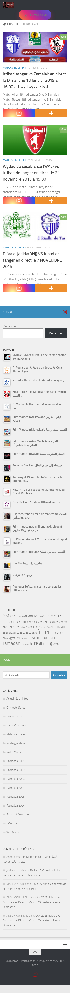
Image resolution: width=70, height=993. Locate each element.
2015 (14, 616)
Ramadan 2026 (15, 805)
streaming (41, 643)
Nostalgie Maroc (16, 743)
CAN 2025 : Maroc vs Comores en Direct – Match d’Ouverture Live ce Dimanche (31, 902)
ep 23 (16, 633)
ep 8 (52, 622)
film (41, 631)
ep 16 (39, 626)
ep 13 (20, 626)
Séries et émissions (18, 814)
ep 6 (41, 622)
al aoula (30, 616)
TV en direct (13, 823)
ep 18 (50, 627)
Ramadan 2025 (15, 796)
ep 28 (28, 633)
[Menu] (65, 5)
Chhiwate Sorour (16, 707)
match (52, 638)
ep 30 (34, 633)
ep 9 (57, 622)
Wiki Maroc (13, 832)
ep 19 (56, 627)
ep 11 (6, 626)
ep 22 (11, 633)
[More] (51, 113)
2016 (21, 616)
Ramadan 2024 (15, 788)
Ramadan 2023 (15, 779)
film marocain (55, 632)
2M (6, 616)
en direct (49, 616)
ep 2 (19, 622)
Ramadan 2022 (15, 770)
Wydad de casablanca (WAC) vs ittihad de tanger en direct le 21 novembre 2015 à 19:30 (31, 173)
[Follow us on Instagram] (64, 312)
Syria (56, 643)
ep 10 (64, 622)
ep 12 (13, 626)
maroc (42, 637)
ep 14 (26, 627)
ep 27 (22, 632)
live (33, 637)
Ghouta (6, 638)
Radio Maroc (13, 752)
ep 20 (62, 627)
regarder (25, 644)
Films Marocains (16, 725)
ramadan (11, 643)
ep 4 (31, 622)
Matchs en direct (14, 67)
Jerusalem (24, 638)
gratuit (14, 638)
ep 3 (25, 622)
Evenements (14, 716)
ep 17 (45, 627)
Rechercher (10, 326)
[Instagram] (19, 113)
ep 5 (36, 621)
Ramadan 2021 (15, 761)
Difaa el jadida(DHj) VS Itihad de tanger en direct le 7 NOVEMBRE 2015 (32, 260)
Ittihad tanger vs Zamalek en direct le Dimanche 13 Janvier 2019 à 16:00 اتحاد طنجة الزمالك (34, 80)
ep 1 (14, 622)
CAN (40, 616)
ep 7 (47, 621)
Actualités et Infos (17, 698)
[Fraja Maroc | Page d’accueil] (10, 5)
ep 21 (5, 632)
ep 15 (32, 626)
